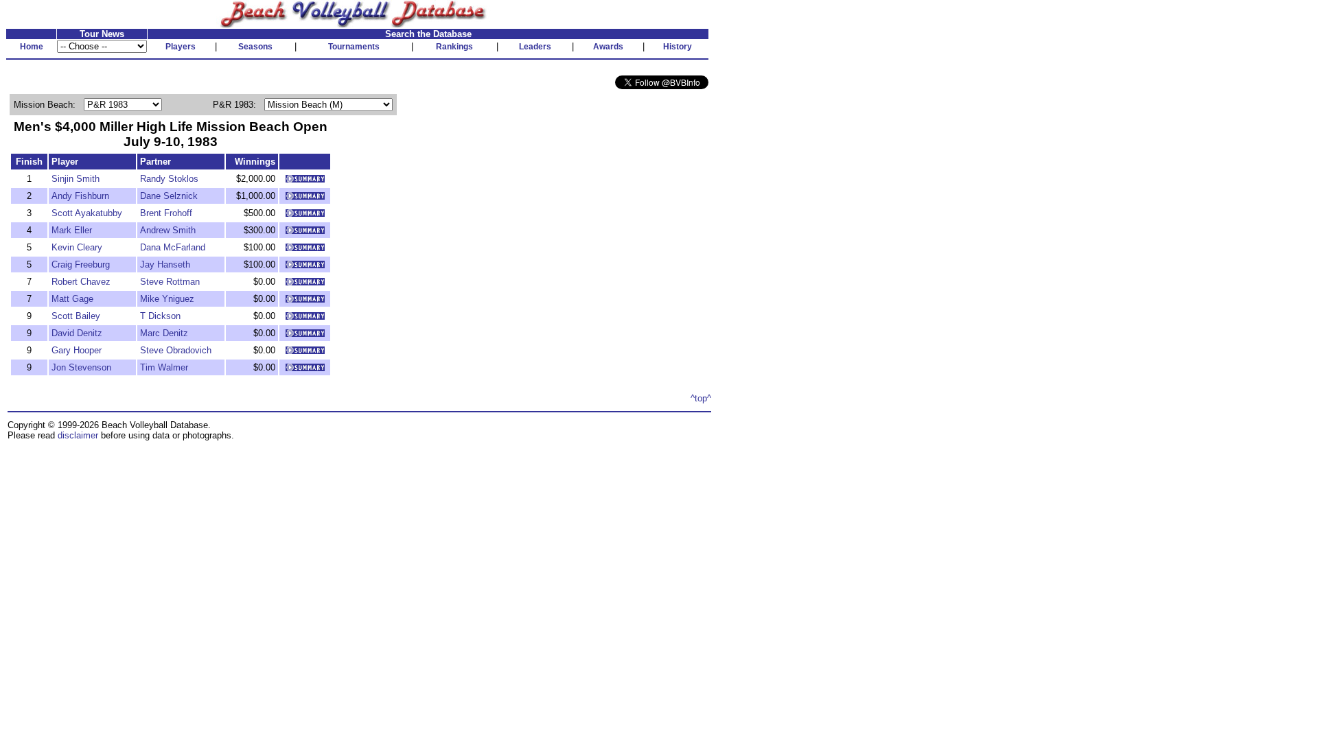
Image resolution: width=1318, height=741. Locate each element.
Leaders (535, 46)
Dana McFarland (172, 247)
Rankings (454, 46)
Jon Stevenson (81, 367)
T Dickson (160, 316)
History (677, 46)
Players (180, 46)
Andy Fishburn (80, 196)
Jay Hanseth (165, 264)
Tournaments (354, 46)
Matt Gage (72, 299)
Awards (608, 46)
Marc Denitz (164, 333)
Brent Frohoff (166, 213)
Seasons (255, 46)
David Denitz (76, 333)
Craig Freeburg (80, 264)
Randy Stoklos (169, 179)
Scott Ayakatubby (86, 213)
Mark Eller (71, 230)
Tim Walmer (164, 367)
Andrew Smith (168, 230)
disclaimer (78, 435)
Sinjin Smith (75, 179)
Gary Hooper (76, 350)
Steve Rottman (170, 282)
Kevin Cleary (76, 247)
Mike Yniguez (167, 299)
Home (31, 46)
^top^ (701, 398)
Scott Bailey (75, 316)
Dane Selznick (169, 196)
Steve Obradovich (175, 350)
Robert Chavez (81, 282)
